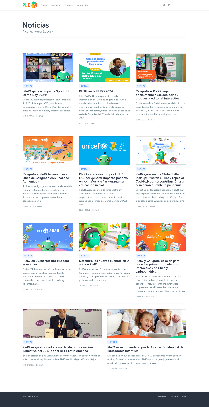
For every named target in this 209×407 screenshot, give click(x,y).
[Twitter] (169, 4)
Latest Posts (162, 396)
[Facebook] (163, 4)
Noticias (69, 5)
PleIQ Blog (27, 396)
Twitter (183, 396)
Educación (55, 5)
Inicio (44, 5)
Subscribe (180, 4)
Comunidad (82, 5)
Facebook (173, 396)
